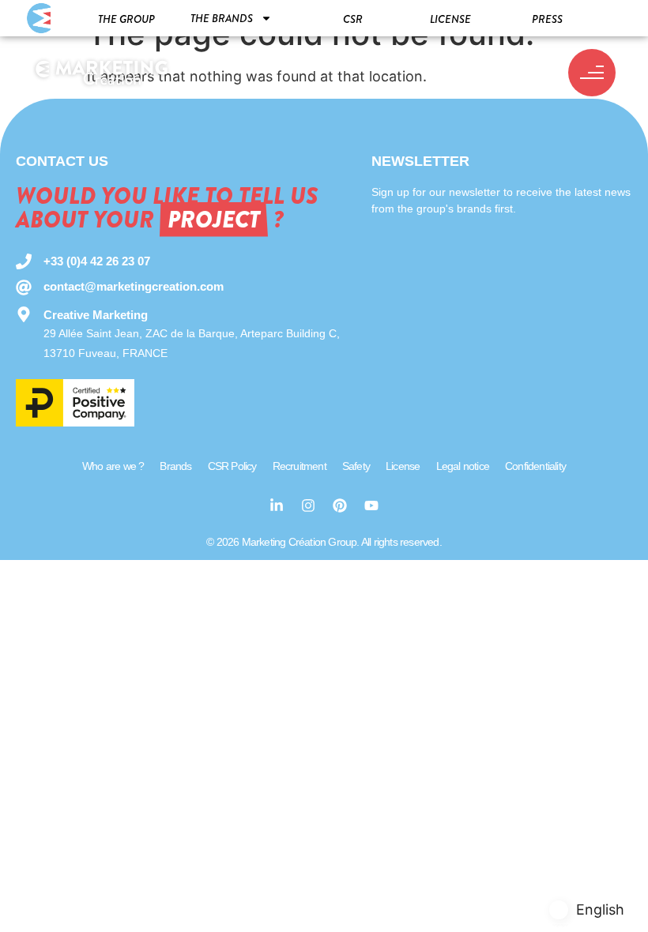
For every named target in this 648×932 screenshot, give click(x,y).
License (450, 19)
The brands (221, 18)
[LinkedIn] (276, 505)
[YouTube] (371, 505)
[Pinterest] (340, 505)
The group (126, 19)
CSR (353, 19)
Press (547, 19)
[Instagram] (308, 505)
